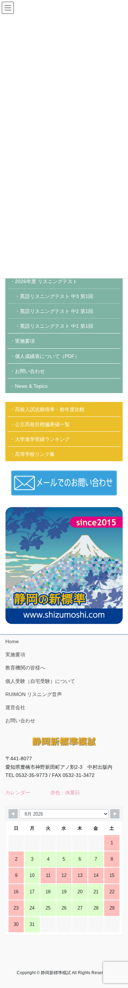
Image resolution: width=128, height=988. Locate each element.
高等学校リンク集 (35, 454)
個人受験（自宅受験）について (40, 681)
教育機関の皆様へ (25, 667)
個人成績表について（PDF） (47, 356)
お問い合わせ (30, 371)
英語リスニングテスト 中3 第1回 (56, 296)
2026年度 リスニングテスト (46, 281)
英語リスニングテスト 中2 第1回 (56, 311)
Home (12, 641)
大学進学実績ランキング (42, 439)
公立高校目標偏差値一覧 (42, 424)
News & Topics (31, 386)
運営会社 (15, 707)
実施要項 (25, 341)
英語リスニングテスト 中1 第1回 (56, 326)
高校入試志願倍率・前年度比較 (50, 409)
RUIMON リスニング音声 (33, 694)
